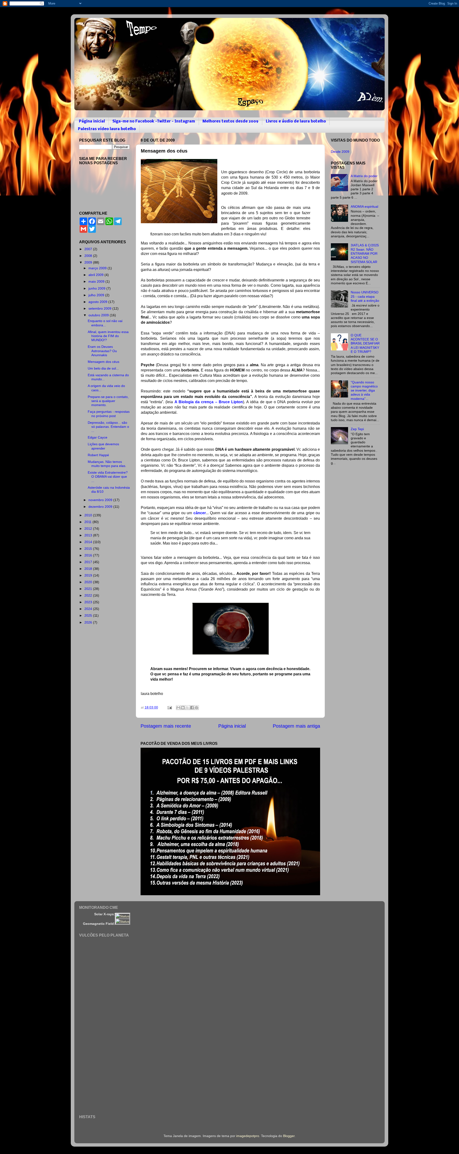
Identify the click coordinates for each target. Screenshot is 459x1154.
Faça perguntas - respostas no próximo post (109, 414)
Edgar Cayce (97, 437)
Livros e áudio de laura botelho (296, 121)
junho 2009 (97, 288)
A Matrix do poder (364, 176)
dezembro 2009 (100, 506)
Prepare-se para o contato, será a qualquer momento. (108, 401)
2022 (88, 595)
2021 (88, 589)
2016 (88, 555)
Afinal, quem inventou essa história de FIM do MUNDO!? (108, 336)
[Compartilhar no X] (187, 707)
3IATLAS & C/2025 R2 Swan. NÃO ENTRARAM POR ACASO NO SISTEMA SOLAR (365, 253)
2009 (88, 262)
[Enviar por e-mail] (178, 707)
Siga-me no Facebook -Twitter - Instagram (153, 121)
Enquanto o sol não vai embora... (105, 323)
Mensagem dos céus (103, 362)
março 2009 (98, 268)
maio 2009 (96, 281)
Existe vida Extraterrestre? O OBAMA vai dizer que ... (108, 477)
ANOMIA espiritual (364, 206)
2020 (88, 582)
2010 (88, 515)
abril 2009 (96, 275)
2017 (88, 562)
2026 (88, 622)
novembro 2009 (100, 500)
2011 (88, 522)
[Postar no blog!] (182, 707)
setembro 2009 (100, 308)
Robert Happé (98, 455)
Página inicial (92, 121)
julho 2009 (96, 295)
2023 (88, 602)
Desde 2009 (340, 152)
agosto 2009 (98, 302)
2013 (88, 535)
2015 (88, 549)
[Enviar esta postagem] (169, 707)
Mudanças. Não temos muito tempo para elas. (107, 464)
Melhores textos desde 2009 (230, 121)
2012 (88, 528)
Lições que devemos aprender (103, 446)
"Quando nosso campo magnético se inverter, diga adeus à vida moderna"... (364, 390)
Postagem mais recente (166, 726)
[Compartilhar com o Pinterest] (196, 707)
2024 (88, 609)
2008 (88, 256)
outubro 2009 (99, 315)
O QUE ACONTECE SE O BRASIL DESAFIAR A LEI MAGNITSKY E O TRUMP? (365, 343)
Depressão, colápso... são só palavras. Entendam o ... (108, 427)
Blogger (289, 1136)
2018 (88, 569)
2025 (88, 615)
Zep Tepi (357, 429)
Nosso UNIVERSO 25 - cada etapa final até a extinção (365, 296)
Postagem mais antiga (296, 726)
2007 (88, 249)
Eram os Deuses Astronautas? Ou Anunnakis (102, 351)
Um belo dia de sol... (103, 368)
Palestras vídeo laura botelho (107, 129)
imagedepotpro (247, 1136)
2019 (88, 575)
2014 (88, 542)
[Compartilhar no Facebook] (192, 707)
